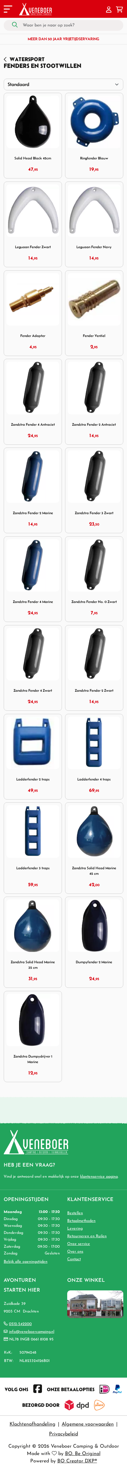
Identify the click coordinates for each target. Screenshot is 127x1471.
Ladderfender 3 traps (33, 868)
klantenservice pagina (99, 1177)
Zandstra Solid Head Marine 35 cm (33, 964)
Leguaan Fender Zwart (33, 247)
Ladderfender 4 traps (94, 779)
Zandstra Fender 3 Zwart (94, 513)
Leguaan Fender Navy (94, 247)
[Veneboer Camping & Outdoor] (35, 9)
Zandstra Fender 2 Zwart (94, 690)
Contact (74, 1259)
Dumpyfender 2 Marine (94, 962)
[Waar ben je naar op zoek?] (15, 25)
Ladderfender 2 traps (33, 779)
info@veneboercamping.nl (31, 1332)
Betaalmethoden (81, 1221)
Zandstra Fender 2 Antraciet (94, 424)
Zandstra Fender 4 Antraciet (33, 424)
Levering (75, 1228)
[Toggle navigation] (7, 10)
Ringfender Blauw (94, 158)
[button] (109, 10)
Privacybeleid (63, 1434)
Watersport (27, 59)
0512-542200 (20, 1324)
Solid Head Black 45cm (32, 158)
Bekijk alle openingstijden (25, 1262)
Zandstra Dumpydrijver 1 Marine (33, 1059)
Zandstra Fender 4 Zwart (33, 690)
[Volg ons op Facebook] (37, 1389)
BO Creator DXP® (77, 1461)
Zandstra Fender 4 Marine (33, 602)
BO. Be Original (82, 1453)
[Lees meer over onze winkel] (95, 1304)
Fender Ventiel (94, 336)
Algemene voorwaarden (88, 1424)
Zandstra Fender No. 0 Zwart (94, 602)
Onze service (78, 1244)
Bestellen (75, 1213)
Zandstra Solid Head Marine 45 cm (94, 870)
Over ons (75, 1252)
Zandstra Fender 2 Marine (33, 513)
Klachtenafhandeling (32, 1424)
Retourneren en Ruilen (87, 1236)
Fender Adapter (32, 336)
